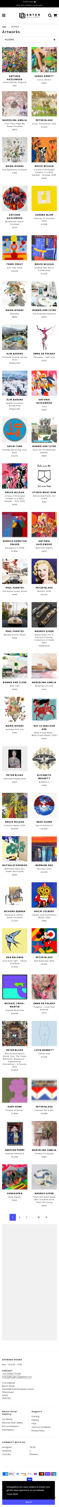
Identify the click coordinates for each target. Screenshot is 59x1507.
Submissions (8, 1429)
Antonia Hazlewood (15, 77)
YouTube (6, 1454)
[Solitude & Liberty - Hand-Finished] (14, 895)
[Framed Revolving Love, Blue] (14, 430)
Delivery (35, 1420)
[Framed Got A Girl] (44, 1090)
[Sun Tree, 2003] (14, 247)
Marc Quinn (44, 821)
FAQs (34, 1423)
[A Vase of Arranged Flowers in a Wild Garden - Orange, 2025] (44, 149)
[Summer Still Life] (14, 709)
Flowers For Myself (44, 1153)
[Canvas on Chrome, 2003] (44, 198)
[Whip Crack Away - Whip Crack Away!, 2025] (44, 709)
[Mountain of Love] (44, 666)
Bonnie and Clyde (44, 310)
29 (39, 1217)
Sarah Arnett (44, 76)
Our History (7, 1419)
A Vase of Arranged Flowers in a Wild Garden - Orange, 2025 (44, 172)
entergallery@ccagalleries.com (17, 1377)
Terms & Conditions (41, 1427)
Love (44, 406)
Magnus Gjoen (44, 631)
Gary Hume (15, 1106)
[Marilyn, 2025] (44, 571)
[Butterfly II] (44, 758)
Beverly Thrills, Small (15, 635)
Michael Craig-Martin (15, 1005)
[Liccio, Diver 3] (44, 59)
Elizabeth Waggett (44, 776)
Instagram (7, 1447)
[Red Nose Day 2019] (44, 941)
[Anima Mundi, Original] (14, 59)
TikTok (33, 1447)
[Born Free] (14, 666)
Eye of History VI (44, 825)
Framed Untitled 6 (14, 1153)
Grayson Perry (15, 1150)
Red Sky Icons (44, 869)
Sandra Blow (44, 214)
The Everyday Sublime (44, 314)
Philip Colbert (44, 911)
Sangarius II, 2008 (14, 548)
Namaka (14, 314)
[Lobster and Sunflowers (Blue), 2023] (44, 895)
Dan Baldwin (14, 957)
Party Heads (15, 1197)
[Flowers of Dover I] (14, 1090)
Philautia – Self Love (44, 357)
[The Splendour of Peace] (14, 149)
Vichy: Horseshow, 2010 (44, 124)
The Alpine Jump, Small (14, 591)
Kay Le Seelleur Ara (44, 727)
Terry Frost (14, 264)
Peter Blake (44, 120)
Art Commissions (10, 1426)
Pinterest (34, 1454)
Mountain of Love (44, 686)
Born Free (14, 686)
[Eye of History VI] (44, 805)
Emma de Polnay (44, 353)
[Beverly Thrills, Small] (14, 614)
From (14, 363)
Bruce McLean (44, 166)
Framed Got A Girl (44, 1110)
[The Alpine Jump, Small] (14, 571)
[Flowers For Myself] (44, 1133)
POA (15, 86)
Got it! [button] (29, 1502)
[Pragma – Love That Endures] (44, 987)
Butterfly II (44, 782)
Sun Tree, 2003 (14, 268)
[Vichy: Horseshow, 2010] (44, 103)
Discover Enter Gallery (12, 1422)
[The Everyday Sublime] (44, 293)
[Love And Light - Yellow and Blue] (14, 941)
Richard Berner (15, 911)
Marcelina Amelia (14, 120)
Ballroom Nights (44, 548)
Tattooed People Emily (14, 779)
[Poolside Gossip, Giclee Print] (14, 337)
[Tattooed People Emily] (14, 758)
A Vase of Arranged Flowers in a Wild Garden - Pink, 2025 (14, 498)
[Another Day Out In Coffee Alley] (44, 247)
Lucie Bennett (44, 1050)
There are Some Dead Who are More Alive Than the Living (44, 1199)
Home (4, 27)
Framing (35, 1416)
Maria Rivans (15, 166)
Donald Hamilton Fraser (15, 542)
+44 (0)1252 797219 (11, 1373)
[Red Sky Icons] (44, 848)
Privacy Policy (38, 1430)
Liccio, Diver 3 (44, 80)
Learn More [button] (12, 1494)
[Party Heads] (14, 1177)
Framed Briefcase (14, 1010)
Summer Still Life (14, 729)
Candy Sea (44, 1053)
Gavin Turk (15, 446)
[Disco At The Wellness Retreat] (44, 430)
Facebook (6, 1450)
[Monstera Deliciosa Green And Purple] (14, 848)
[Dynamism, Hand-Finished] (14, 198)
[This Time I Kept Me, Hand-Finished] (14, 103)
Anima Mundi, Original (14, 82)
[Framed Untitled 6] (14, 1133)
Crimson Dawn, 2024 (15, 825)
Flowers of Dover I (15, 1110)
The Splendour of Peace (14, 170)
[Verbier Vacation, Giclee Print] (14, 383)
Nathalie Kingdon (14, 865)
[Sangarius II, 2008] (14, 524)
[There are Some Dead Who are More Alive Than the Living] (44, 1177)
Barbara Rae (44, 865)
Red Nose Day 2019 (44, 961)
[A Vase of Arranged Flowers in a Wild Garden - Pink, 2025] (14, 476)
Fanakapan (15, 1193)
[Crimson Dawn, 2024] (14, 805)
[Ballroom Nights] (44, 524)
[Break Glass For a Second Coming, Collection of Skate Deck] (44, 614)
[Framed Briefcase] (14, 987)
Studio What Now (44, 492)
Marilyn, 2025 (44, 591)
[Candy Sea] (44, 1033)
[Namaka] (14, 293)
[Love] (44, 383)
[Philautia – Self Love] (44, 337)
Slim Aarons (14, 353)
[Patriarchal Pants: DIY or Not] (44, 476)
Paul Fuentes (15, 587)
